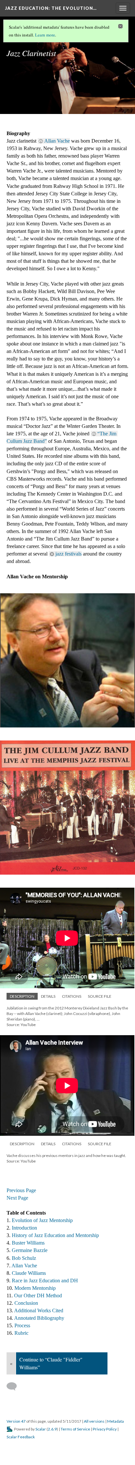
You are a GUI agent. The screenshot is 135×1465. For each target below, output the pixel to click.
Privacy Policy (105, 1429)
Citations (71, 996)
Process (22, 1325)
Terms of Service (75, 1429)
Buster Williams (29, 1243)
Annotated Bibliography (39, 1318)
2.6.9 (52, 1429)
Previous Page (21, 1190)
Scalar (40, 1429)
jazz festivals (68, 553)
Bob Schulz (24, 1258)
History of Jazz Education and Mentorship (56, 1235)
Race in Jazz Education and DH (45, 1280)
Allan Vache (57, 141)
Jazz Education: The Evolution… (51, 8)
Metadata (115, 1421)
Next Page (17, 1198)
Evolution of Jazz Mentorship (42, 1220)
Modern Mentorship (35, 1288)
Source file (99, 996)
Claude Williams (29, 1273)
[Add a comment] (15, 1386)
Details (48, 996)
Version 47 (16, 1421)
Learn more (45, 35)
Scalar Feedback (21, 1436)
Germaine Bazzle (30, 1250)
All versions (94, 1421)
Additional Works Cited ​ (39, 1310)
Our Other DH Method (38, 1295)
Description (22, 996)
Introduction (24, 1228)
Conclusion (26, 1303)
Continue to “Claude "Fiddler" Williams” (51, 1363)
